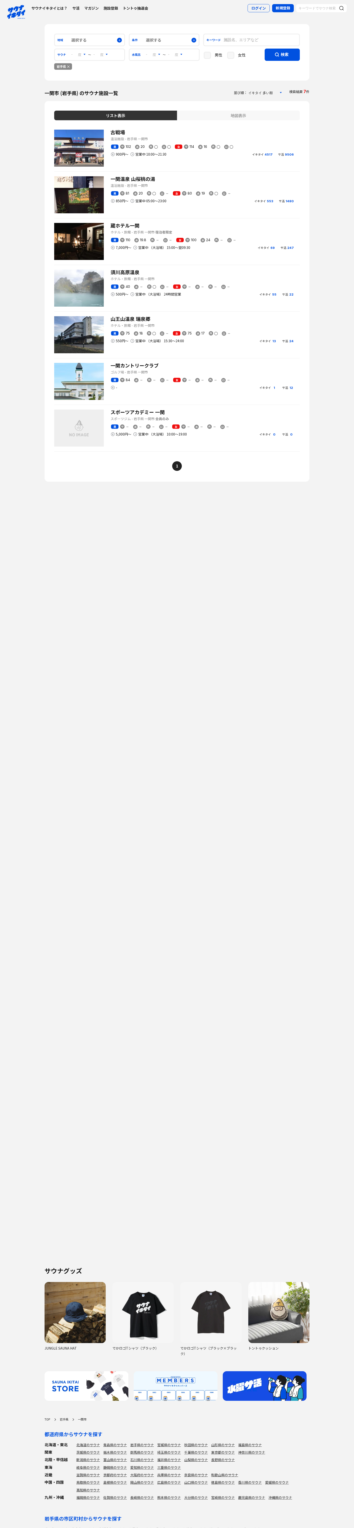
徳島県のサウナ (223, 1482)
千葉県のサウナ (196, 1452)
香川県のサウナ (250, 1482)
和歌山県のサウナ (224, 1474)
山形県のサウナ (223, 1444)
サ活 (75, 8)
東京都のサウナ (223, 1452)
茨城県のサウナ (88, 1452)
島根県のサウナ (115, 1482)
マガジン (91, 8)
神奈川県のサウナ (251, 1452)
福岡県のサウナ (88, 1497)
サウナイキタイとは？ (49, 8)
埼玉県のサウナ (169, 1452)
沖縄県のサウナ (280, 1497)
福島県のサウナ (250, 1444)
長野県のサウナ (223, 1459)
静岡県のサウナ (115, 1467)
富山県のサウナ (115, 1459)
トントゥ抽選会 (135, 8)
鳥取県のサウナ (88, 1482)
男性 (218, 55)
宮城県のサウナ (169, 1444)
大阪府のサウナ (142, 1474)
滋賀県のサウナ (88, 1474)
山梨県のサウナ (196, 1459)
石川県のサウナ (142, 1459)
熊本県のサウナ (169, 1497)
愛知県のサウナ (142, 1467)
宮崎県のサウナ (223, 1497)
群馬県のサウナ (142, 1452)
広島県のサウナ (169, 1482)
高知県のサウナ (88, 1490)
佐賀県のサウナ (115, 1497)
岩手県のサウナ (142, 1444)
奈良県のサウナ (196, 1474)
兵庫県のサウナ (169, 1474)
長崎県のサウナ (142, 1497)
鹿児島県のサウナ (251, 1497)
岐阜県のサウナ (88, 1467)
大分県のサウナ (196, 1497)
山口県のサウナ (196, 1482)
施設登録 (111, 8)
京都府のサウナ (115, 1474)
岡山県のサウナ (142, 1482)
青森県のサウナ (115, 1444)
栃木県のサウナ (115, 1452)
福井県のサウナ (169, 1459)
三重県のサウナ (169, 1467)
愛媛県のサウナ (277, 1482)
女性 (242, 55)
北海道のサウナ (88, 1444)
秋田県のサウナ (196, 1444)
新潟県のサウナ (88, 1459)
